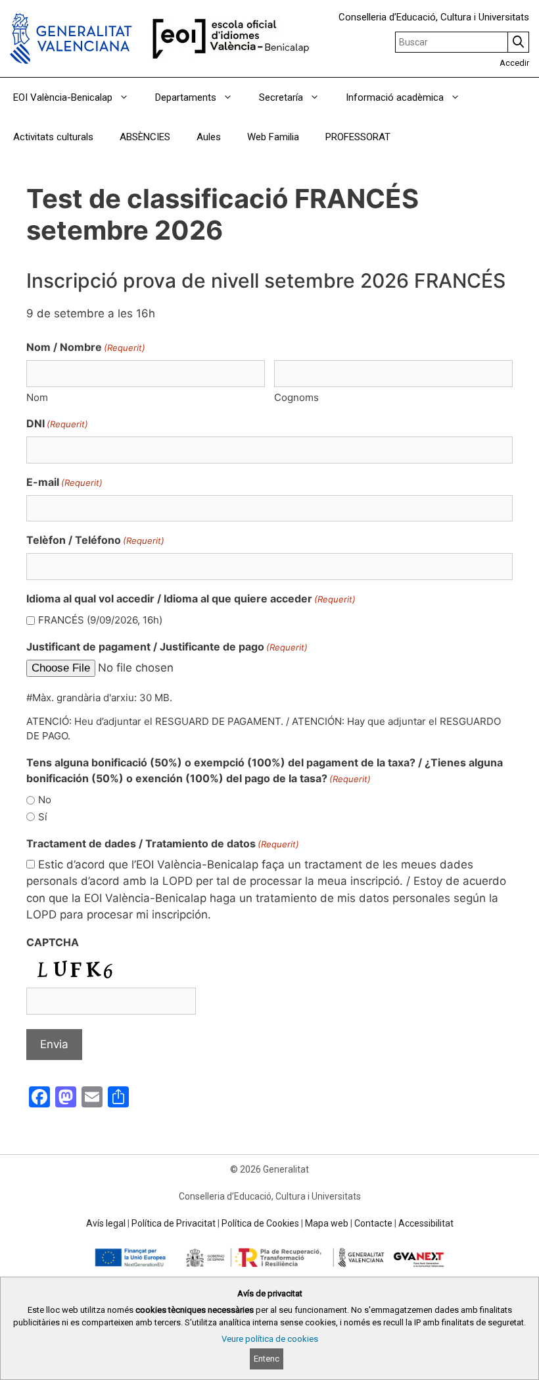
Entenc (266, 1359)
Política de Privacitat (173, 1223)
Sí (42, 816)
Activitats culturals (53, 137)
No (44, 799)
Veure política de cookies (270, 1339)
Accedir (514, 63)
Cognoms (296, 397)
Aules (209, 137)
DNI (57, 423)
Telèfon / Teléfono (95, 539)
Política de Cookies (260, 1223)
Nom (37, 397)
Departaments (185, 97)
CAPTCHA (52, 942)
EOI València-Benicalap (62, 97)
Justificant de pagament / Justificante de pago (167, 646)
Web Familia (273, 137)
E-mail (64, 482)
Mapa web (326, 1223)
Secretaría (281, 97)
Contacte (373, 1223)
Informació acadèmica (395, 97)
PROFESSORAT (357, 137)
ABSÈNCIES (145, 137)
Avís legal (106, 1223)
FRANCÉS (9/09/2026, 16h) (100, 620)
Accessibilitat (426, 1223)
